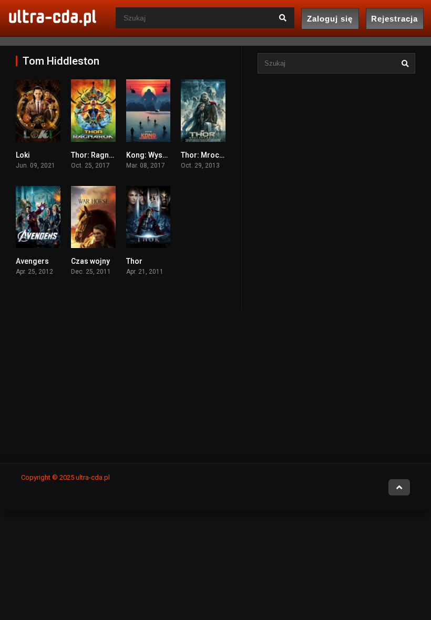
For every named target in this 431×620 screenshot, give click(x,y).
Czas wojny (90, 261)
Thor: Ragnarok (98, 155)
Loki (23, 155)
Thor (134, 261)
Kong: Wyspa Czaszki (163, 155)
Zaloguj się (330, 18)
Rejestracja (394, 18)
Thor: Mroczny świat (215, 155)
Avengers (32, 261)
